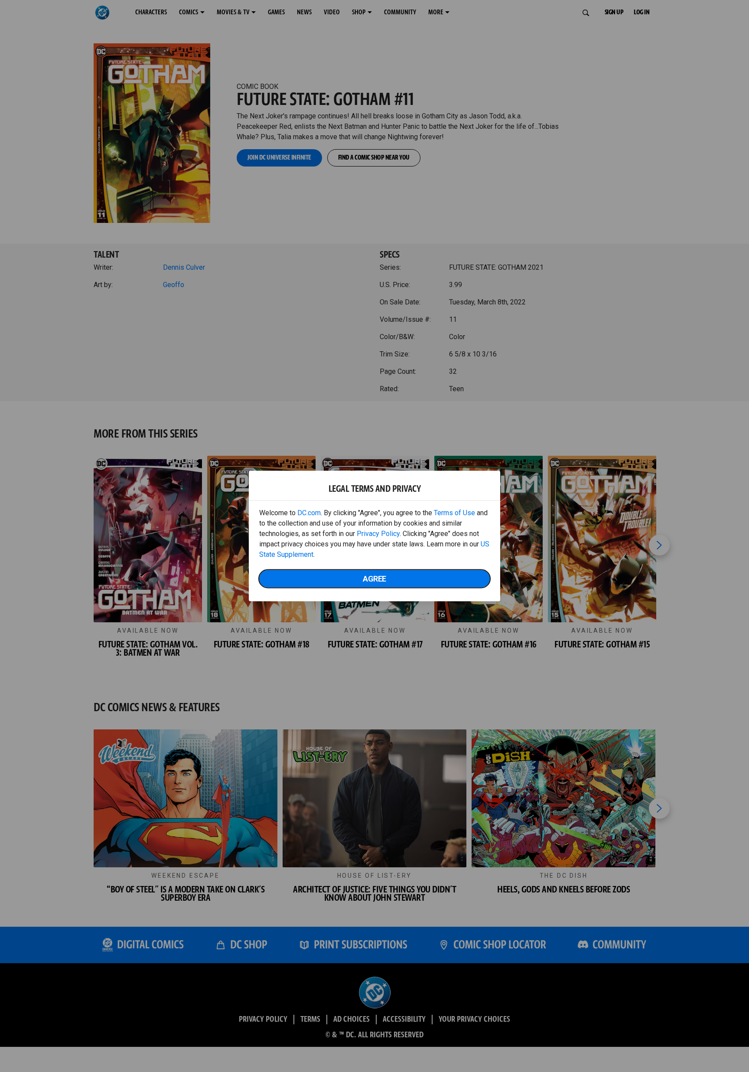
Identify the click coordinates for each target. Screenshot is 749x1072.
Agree (374, 578)
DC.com (309, 513)
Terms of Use (454, 513)
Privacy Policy (378, 533)
